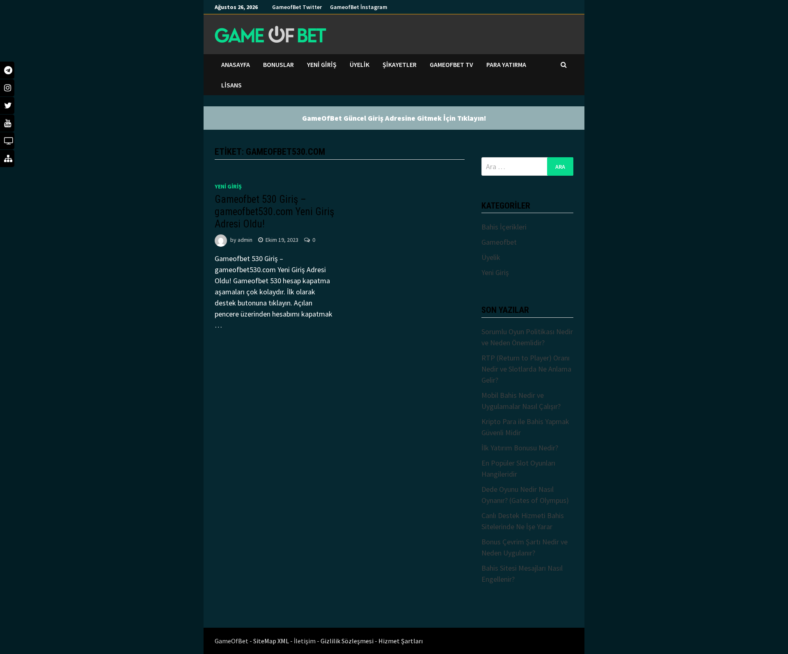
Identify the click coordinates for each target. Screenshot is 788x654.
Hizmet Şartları (400, 641)
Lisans (231, 85)
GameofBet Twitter (297, 7)
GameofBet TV (451, 64)
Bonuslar (278, 64)
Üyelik (359, 64)
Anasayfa (235, 64)
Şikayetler (400, 64)
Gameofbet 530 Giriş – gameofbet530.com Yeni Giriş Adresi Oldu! (274, 211)
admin (245, 239)
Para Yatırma (506, 64)
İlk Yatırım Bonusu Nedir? (519, 447)
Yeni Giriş (322, 64)
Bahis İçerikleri (504, 227)
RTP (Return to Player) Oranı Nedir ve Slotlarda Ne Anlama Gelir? (526, 369)
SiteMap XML (271, 641)
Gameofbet (499, 242)
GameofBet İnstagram (358, 7)
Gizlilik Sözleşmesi (348, 641)
